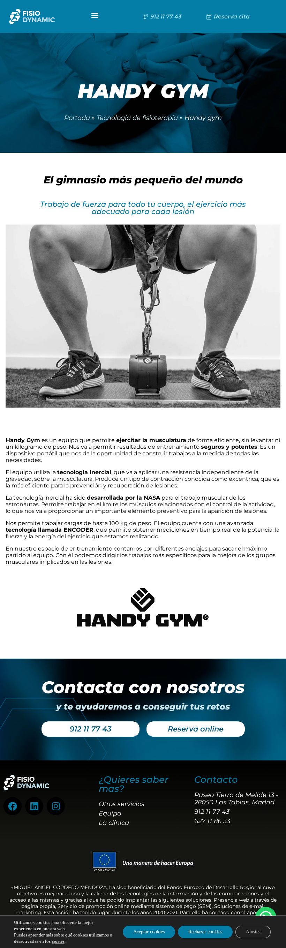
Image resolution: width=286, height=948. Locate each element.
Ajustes (253, 931)
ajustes (58, 941)
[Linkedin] (34, 806)
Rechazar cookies (205, 931)
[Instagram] (56, 806)
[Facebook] (12, 806)
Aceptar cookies (149, 931)
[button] (95, 15)
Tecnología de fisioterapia (137, 117)
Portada (77, 117)
